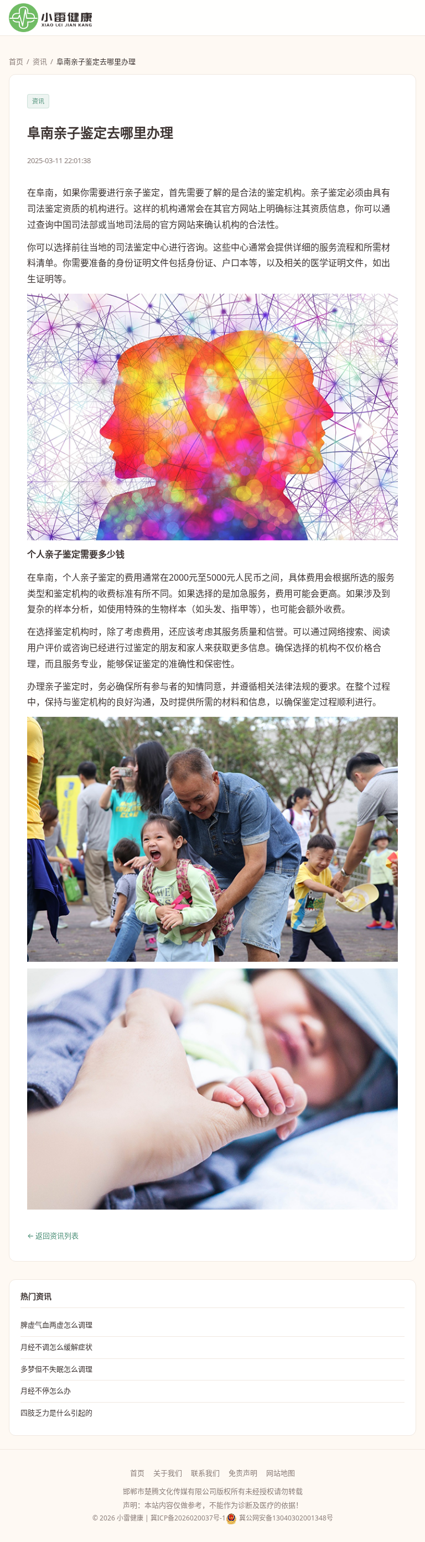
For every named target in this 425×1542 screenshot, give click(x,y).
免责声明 (243, 1473)
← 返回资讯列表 (53, 1236)
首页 (16, 61)
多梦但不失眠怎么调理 (56, 1369)
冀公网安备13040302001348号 (286, 1518)
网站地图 (280, 1473)
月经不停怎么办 (45, 1390)
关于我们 (167, 1473)
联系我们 (205, 1473)
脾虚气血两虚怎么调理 (56, 1325)
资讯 (40, 61)
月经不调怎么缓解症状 (56, 1347)
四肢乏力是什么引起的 (56, 1413)
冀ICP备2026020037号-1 (188, 1518)
